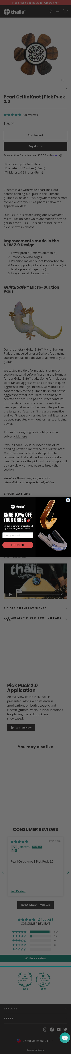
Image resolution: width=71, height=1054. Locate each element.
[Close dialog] (68, 500)
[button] (65, 1037)
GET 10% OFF (17, 545)
